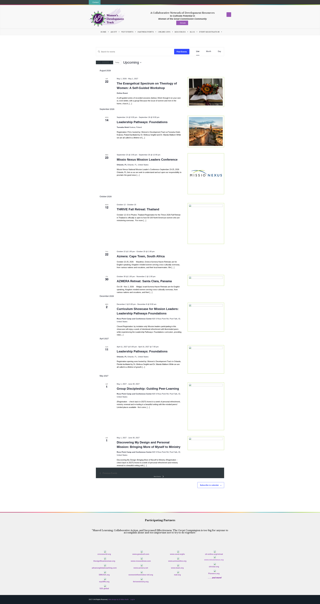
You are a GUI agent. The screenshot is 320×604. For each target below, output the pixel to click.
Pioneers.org (214, 573)
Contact (95, 2)
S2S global (104, 588)
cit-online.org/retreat (214, 554)
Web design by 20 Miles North (118, 599)
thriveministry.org (140, 582)
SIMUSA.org (104, 575)
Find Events (182, 51)
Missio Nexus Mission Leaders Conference (147, 159)
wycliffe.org (104, 582)
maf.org (177, 575)
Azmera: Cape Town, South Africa (141, 256)
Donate (183, 23)
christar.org (214, 567)
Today (117, 62)
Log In (132, 599)
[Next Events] (109, 62)
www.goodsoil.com (140, 554)
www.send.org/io (177, 554)
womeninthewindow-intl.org (140, 575)
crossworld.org (104, 554)
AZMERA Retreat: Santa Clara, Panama (144, 281)
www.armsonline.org (177, 561)
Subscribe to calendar (209, 485)
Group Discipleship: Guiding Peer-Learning (148, 388)
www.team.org (177, 568)
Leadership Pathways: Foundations (142, 122)
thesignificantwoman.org (104, 561)
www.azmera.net (141, 568)
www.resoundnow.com (141, 561)
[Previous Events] (101, 62)
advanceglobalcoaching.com (104, 568)
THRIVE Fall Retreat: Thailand (138, 209)
